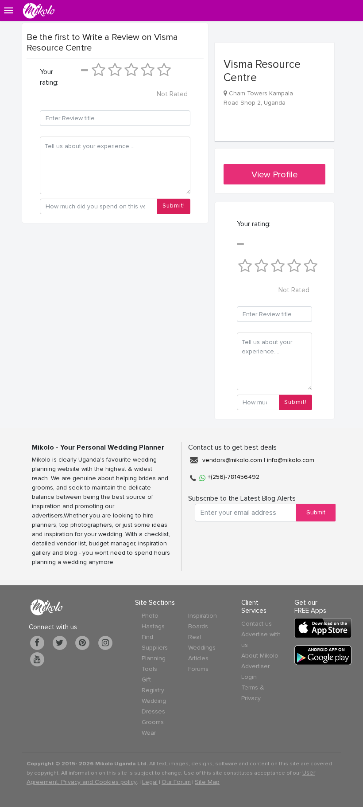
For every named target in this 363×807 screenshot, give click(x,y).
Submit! (173, 205)
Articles (198, 658)
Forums (198, 669)
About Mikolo (259, 655)
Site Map (207, 782)
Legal (150, 782)
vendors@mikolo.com (232, 460)
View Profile (274, 174)
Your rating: (49, 77)
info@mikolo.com (290, 460)
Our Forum (176, 782)
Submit (315, 512)
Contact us (256, 623)
